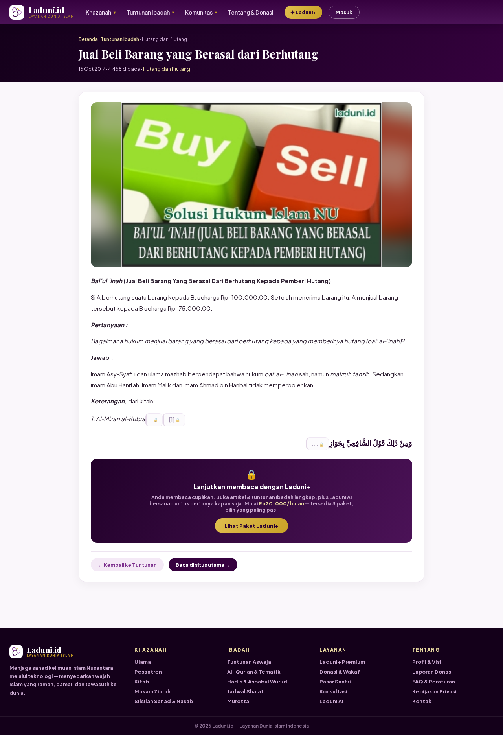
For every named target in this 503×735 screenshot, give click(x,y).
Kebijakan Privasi (434, 691)
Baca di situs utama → (203, 565)
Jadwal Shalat (245, 691)
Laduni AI (331, 701)
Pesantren (148, 672)
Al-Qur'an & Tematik (254, 672)
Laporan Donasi (432, 672)
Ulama (142, 662)
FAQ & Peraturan (433, 681)
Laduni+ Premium (342, 662)
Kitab (141, 681)
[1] (171, 419)
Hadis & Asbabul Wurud (257, 681)
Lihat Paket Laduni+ (251, 526)
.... (315, 443)
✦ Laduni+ (303, 12)
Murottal (239, 701)
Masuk (344, 12)
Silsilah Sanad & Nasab (163, 701)
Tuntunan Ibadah (120, 39)
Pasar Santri (335, 681)
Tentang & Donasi (250, 12)
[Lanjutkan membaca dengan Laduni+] (154, 419)
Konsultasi (333, 691)
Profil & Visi (426, 662)
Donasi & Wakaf (339, 672)
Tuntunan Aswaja (249, 662)
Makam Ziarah (152, 691)
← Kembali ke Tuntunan (127, 565)
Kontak (421, 701)
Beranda (88, 39)
